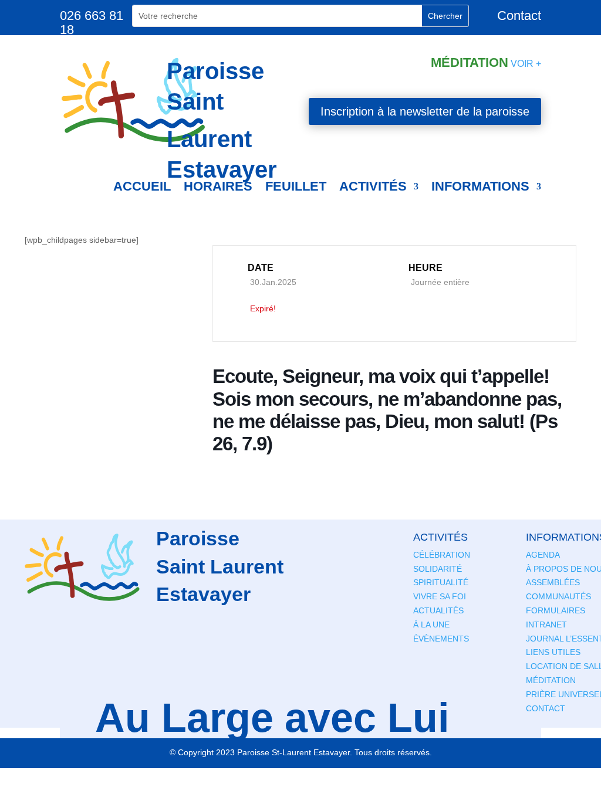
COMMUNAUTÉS (558, 596)
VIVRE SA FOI (439, 596)
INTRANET (546, 624)
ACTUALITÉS (438, 610)
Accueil (142, 186)
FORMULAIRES (555, 610)
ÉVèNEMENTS (441, 638)
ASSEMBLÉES (553, 582)
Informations (480, 186)
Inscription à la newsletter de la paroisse (424, 111)
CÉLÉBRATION (441, 554)
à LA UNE (431, 624)
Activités (373, 186)
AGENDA (543, 554)
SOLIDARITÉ (437, 568)
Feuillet (295, 186)
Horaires (218, 186)
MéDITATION (551, 680)
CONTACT (545, 708)
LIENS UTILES (553, 652)
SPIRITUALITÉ (440, 582)
